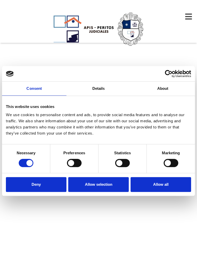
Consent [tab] (34, 88)
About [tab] (163, 88)
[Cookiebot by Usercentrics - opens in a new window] (168, 74)
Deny (36, 184)
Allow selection (98, 184)
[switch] (74, 163)
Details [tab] (98, 88)
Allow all (161, 184)
